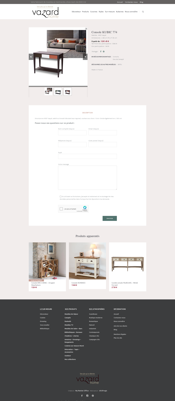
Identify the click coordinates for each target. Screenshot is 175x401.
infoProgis (103, 391)
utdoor (68, 356)
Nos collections (70, 359)
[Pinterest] (92, 395)
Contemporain (94, 332)
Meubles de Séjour (71, 314)
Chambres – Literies (72, 336)
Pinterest (104, 51)
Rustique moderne (95, 318)
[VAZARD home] (87, 378)
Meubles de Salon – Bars (73, 328)
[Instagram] (87, 395)
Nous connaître (119, 321)
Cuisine (42, 318)
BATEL (120, 64)
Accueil (116, 314)
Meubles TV (69, 325)
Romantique (93, 321)
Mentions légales (120, 334)
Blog (115, 329)
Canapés (68, 318)
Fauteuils (68, 321)
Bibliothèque (44, 328)
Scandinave (93, 314)
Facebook (101, 51)
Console (116, 57)
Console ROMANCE (78, 283)
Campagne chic (94, 339)
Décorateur (44, 314)
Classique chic (94, 336)
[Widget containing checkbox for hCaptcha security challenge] (73, 209)
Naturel (91, 325)
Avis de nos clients (120, 326)
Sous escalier (44, 325)
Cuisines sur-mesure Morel (74, 346)
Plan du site (118, 338)
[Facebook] (81, 395)
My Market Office (82, 391)
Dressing (43, 321)
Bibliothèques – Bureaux (73, 332)
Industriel (92, 328)
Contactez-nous (119, 318)
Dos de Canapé (118, 59)
